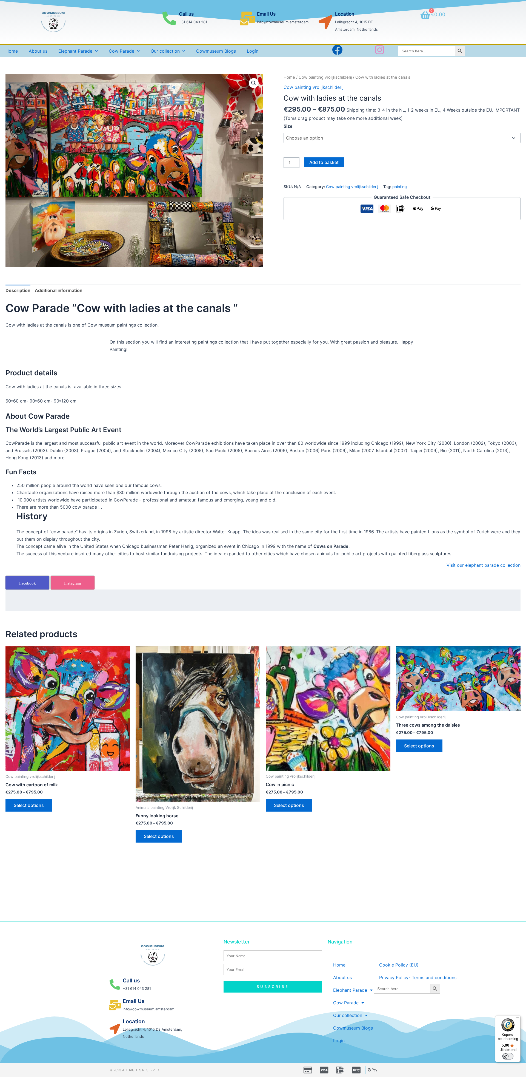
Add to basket (324, 162)
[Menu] (517, 1018)
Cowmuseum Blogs (216, 51)
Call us (186, 14)
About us (38, 51)
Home (11, 51)
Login (252, 51)
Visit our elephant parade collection (484, 565)
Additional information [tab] (58, 290)
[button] (254, 83)
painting (399, 186)
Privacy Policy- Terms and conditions (417, 977)
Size (288, 126)
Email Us (266, 14)
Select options (29, 805)
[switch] (507, 1056)
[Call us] (169, 18)
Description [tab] (17, 290)
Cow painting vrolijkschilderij (325, 77)
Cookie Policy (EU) (399, 965)
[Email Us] (247, 18)
